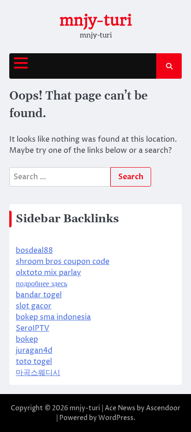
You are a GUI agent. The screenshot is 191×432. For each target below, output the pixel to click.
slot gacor (33, 306)
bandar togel (39, 295)
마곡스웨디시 (38, 373)
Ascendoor (163, 408)
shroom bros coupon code (62, 262)
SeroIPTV (32, 328)
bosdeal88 (34, 250)
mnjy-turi (95, 20)
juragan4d (34, 350)
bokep (27, 339)
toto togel (34, 362)
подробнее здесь (41, 284)
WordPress (116, 417)
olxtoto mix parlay (48, 273)
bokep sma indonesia (53, 317)
